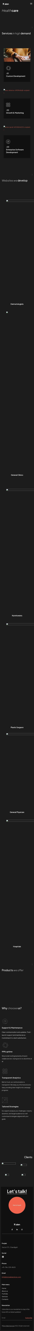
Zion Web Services (8, 1326)
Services (5, 1296)
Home (4, 1288)
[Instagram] (22, 1229)
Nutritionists (17, 615)
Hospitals (17, 946)
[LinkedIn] (17, 1229)
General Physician (17, 812)
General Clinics (17, 475)
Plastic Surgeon (17, 727)
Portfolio (5, 1294)
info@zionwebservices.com (11, 1277)
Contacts (5, 1299)
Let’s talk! (17, 1191)
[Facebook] (12, 1229)
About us (5, 1291)
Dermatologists (17, 304)
